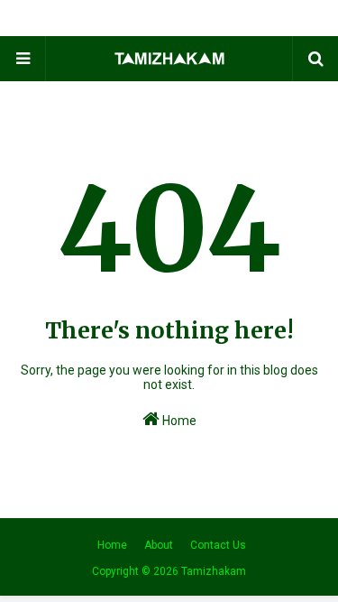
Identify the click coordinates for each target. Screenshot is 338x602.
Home (178, 420)
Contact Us (218, 545)
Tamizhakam (213, 571)
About (158, 545)
